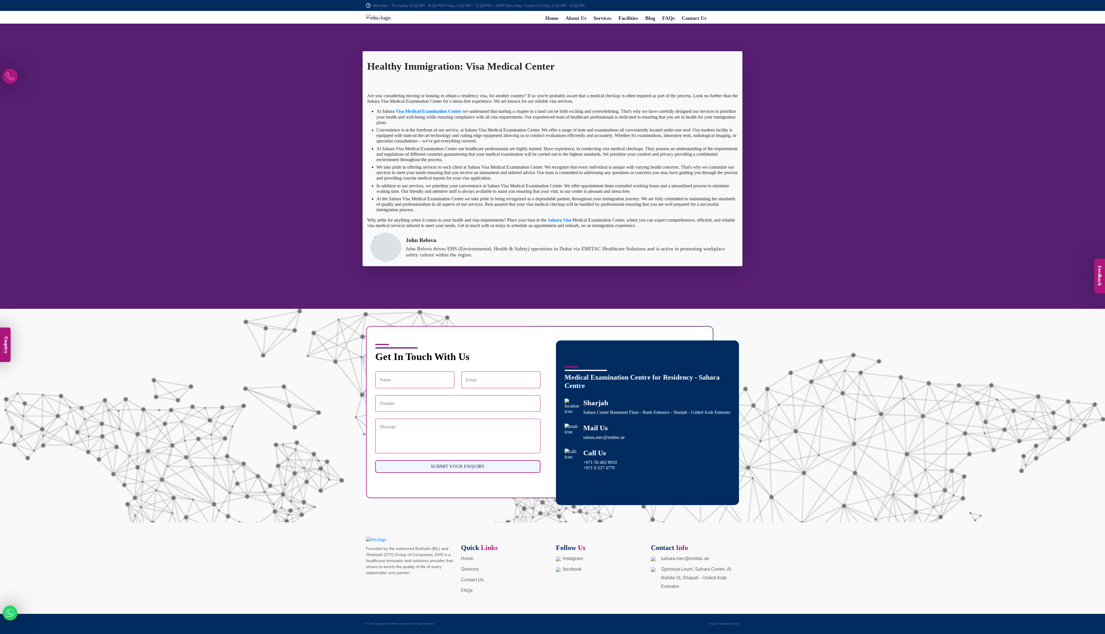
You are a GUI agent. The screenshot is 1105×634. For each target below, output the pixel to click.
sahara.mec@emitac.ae (604, 437)
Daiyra (736, 623)
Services (602, 18)
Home (552, 18)
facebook (571, 569)
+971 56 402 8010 (600, 462)
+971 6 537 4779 (599, 467)
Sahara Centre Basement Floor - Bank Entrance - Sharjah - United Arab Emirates (656, 412)
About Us (575, 18)
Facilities (628, 18)
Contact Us (694, 18)
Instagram (572, 558)
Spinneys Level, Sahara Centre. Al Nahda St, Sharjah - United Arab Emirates (696, 578)
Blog (650, 18)
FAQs (668, 18)
